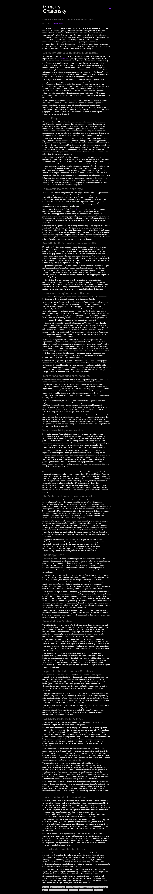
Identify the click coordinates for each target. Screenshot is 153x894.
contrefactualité (60, 887)
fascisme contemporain (86, 890)
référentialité (76, 887)
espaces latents (74, 890)
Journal (61, 23)
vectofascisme (63, 58)
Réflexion (55, 23)
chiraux (77, 209)
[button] (110, 9)
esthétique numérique (88, 887)
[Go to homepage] (55, 9)
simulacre (45, 887)
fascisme (68, 887)
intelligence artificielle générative (58, 890)
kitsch (52, 887)
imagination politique (101, 887)
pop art (45, 890)
